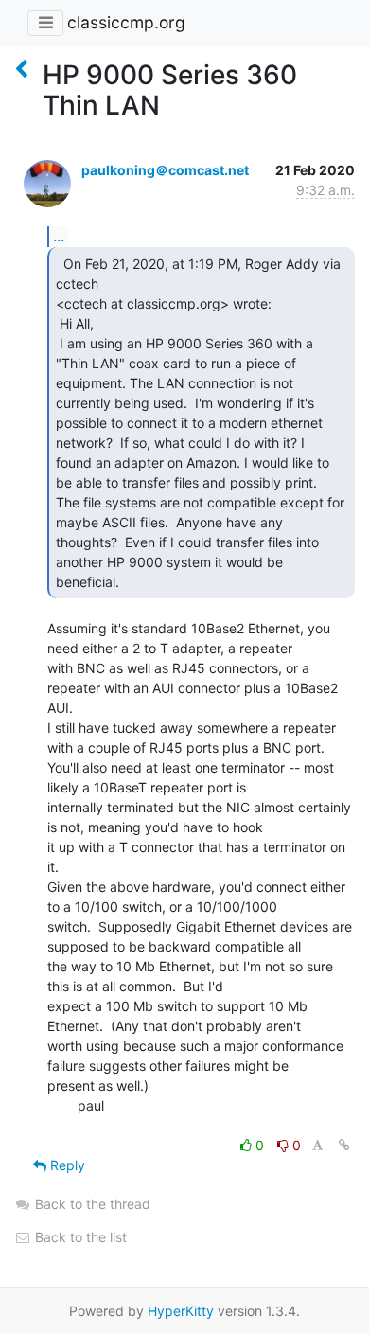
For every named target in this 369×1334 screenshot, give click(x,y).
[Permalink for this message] (344, 1145)
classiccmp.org (126, 22)
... (58, 235)
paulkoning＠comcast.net (165, 170)
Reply (65, 1165)
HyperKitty (181, 1311)
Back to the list (79, 1237)
